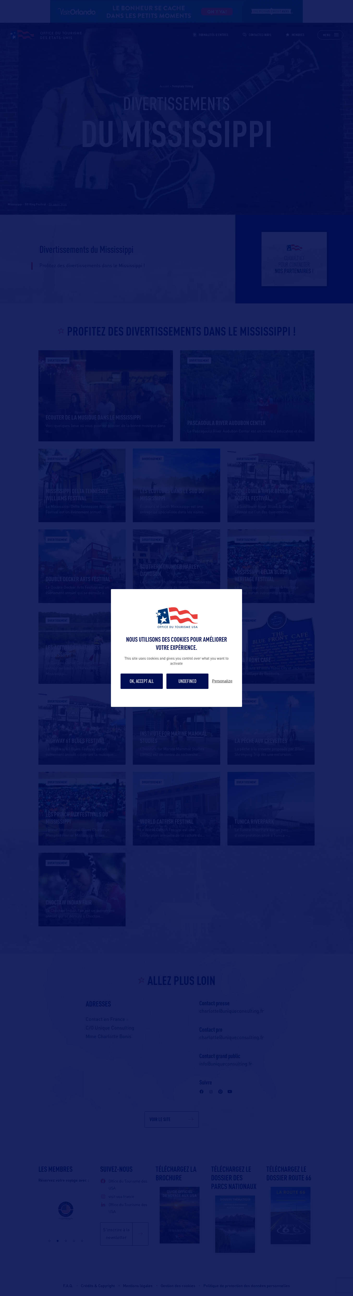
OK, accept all (142, 681)
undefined (187, 681)
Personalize (222, 681)
